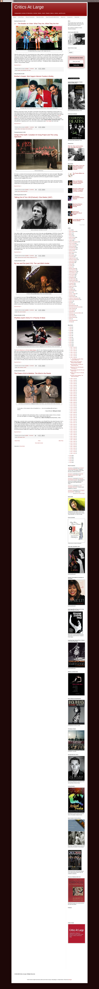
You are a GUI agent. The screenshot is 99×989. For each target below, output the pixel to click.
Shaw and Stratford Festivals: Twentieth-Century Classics (78, 182)
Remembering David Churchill (75, 307)
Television (71, 238)
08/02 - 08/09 (73, 402)
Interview (19, 257)
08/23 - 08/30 (73, 397)
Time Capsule (72, 309)
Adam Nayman (72, 315)
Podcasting (71, 311)
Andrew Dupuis (72, 296)
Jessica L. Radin (72, 293)
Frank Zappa (48, 121)
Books (19, 128)
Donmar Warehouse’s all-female (26, 350)
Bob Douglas (20, 437)
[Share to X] (41, 68)
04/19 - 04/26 (73, 427)
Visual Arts (71, 256)
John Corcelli (27, 128)
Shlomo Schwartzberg (73, 241)
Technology (71, 314)
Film (27, 70)
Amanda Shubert (72, 280)
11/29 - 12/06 (73, 354)
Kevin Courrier (23, 257)
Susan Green (71, 261)
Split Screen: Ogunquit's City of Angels (77, 213)
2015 (70, 345)
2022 (70, 333)
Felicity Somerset (72, 317)
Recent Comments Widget (80, 493)
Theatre (24, 367)
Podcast (28, 257)
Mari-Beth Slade (72, 278)
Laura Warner (72, 275)
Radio (70, 318)
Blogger (70, 979)
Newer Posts (17, 440)
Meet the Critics (40, 17)
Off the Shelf (71, 284)
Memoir (70, 292)
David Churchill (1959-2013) (52, 17)
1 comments (31, 68)
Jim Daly (70, 321)
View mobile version (39, 443)
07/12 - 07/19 (73, 407)
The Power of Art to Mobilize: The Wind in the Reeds (32, 373)
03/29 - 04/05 (73, 433)
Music (30, 70)
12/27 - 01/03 (73, 347)
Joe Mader (71, 289)
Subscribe (77, 17)
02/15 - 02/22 (73, 443)
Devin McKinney (23, 70)
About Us (63, 17)
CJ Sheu (70, 265)
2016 (70, 344)
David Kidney (71, 262)
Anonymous (70, 468)
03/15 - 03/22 (73, 436)
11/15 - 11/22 (73, 357)
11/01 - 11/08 (73, 380)
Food (70, 302)
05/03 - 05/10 (73, 424)
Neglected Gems (72, 258)
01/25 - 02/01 (73, 448)
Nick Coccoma (72, 274)
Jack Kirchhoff (72, 290)
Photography (71, 277)
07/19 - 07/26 (73, 405)
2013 (70, 457)
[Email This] (39, 68)
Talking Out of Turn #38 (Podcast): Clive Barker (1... (76, 368)
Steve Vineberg (20, 367)
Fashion (70, 301)
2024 (70, 330)
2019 (70, 339)
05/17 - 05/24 (73, 421)
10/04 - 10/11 (73, 387)
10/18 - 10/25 (73, 383)
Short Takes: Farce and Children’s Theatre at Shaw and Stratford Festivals (78, 167)
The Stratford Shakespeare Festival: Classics (78, 197)
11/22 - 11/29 (73, 355)
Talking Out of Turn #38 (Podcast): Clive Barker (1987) (33, 197)
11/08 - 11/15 (73, 378)
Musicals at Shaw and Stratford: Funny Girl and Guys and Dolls (78, 190)
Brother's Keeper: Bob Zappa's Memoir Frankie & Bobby (33, 76)
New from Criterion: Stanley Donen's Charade (77, 205)
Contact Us (69, 17)
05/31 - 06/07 (73, 417)
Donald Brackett (72, 247)
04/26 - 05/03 (73, 426)
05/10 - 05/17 (73, 422)
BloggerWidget (82, 224)
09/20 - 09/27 (73, 390)
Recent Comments (30, 17)
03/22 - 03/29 (73, 434)
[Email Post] (36, 68)
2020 (70, 337)
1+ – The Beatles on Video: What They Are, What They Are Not (36, 23)
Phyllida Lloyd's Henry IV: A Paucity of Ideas (29, 318)
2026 (70, 327)
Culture (70, 240)
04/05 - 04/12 (73, 431)
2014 (70, 455)
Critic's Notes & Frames (73, 281)
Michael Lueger (72, 268)
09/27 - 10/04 (73, 388)
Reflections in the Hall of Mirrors (75, 312)
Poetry (70, 287)
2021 (70, 335)
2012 (70, 458)
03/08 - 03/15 (73, 438)
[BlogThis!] (40, 68)
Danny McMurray (72, 272)
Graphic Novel (72, 286)
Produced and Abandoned (74, 299)
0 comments (31, 189)
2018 (70, 340)
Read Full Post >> (17, 65)
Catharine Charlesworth (73, 298)
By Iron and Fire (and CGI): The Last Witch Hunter (31, 263)
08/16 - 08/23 (73, 399)
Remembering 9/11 (73, 305)
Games (70, 267)
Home (14, 17)
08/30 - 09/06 (73, 395)
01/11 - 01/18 (73, 451)
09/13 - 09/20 (73, 392)
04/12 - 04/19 (73, 429)
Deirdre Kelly (22, 191)
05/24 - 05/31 (73, 419)
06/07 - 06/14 (73, 416)
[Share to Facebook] (43, 68)
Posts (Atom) (22, 446)
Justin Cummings (23, 311)
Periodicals (71, 295)
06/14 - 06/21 (73, 414)
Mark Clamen (71, 252)
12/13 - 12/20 (73, 350)
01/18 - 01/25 (73, 449)
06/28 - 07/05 (73, 410)
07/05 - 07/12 (73, 409)
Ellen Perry (71, 304)
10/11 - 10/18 (73, 385)
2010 (70, 462)
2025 (70, 328)
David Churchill (72, 249)
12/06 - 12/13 (73, 352)
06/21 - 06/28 (73, 412)
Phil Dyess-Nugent (72, 259)
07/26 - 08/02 (73, 404)
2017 (70, 342)
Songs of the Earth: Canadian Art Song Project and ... (76, 365)
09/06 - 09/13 (73, 393)
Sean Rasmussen (72, 320)
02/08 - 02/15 (73, 444)
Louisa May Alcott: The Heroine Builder (78, 220)
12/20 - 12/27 (73, 348)
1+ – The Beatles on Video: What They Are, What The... (76, 359)
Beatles (19, 70)
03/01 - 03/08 (73, 439)
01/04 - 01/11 (73, 453)
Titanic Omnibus (72, 308)
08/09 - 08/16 (73, 400)
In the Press (21, 17)
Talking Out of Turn (33, 257)
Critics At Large (29, 7)
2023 (70, 332)
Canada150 (71, 283)
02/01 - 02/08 (73, 446)
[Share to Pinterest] (44, 68)
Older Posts (61, 440)
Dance (19, 191)
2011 (70, 460)
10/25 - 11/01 (73, 382)
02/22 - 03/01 (73, 441)
